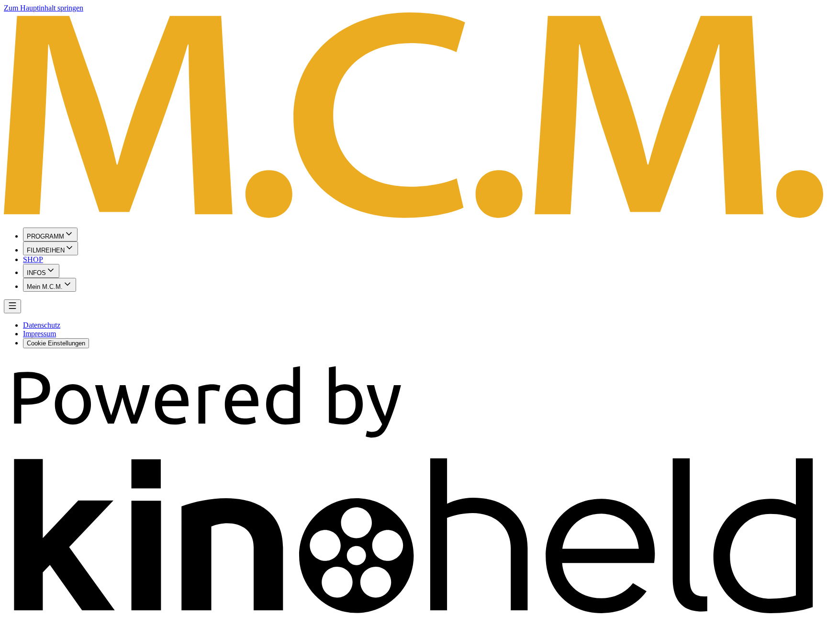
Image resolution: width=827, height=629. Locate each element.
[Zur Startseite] (413, 116)
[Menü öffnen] (12, 306)
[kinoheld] (413, 621)
